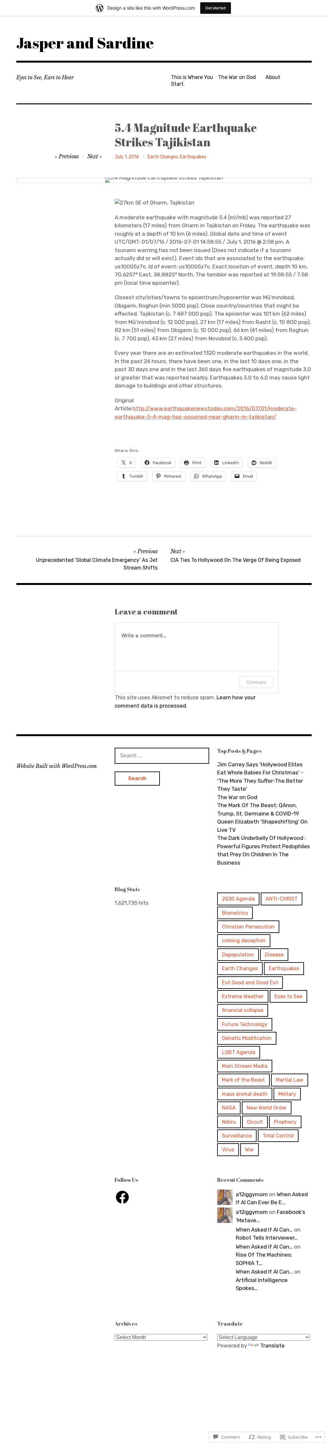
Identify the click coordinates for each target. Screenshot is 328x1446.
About (273, 77)
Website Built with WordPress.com (56, 766)
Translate (272, 1345)
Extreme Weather (243, 996)
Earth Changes (163, 157)
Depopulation (238, 955)
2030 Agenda (238, 899)
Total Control (278, 1136)
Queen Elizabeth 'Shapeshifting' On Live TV (262, 825)
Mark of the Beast (243, 1080)
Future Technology (244, 1024)
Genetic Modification (247, 1038)
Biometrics (235, 913)
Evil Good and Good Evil (250, 983)
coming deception (244, 940)
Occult (255, 1122)
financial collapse (242, 1010)
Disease (274, 955)
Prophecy (285, 1122)
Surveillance (237, 1136)
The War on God (237, 77)
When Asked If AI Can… (264, 1229)
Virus (228, 1149)
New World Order (267, 1108)
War (249, 1149)
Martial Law (289, 1080)
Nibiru (229, 1122)
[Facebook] (122, 1197)
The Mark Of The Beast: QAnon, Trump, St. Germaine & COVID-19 (258, 809)
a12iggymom (252, 1194)
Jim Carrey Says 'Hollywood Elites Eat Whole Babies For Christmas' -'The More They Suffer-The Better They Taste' (260, 776)
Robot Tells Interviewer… (267, 1237)
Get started (215, 7)
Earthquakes (193, 157)
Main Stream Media (244, 1066)
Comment (256, 682)
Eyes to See (288, 996)
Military (287, 1094)
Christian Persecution (248, 927)
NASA (229, 1108)
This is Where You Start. (192, 80)
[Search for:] (162, 755)
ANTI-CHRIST (282, 899)
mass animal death (244, 1094)
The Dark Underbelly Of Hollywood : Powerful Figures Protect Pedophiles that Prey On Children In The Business (263, 850)
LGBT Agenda (238, 1052)
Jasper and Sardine (85, 42)
